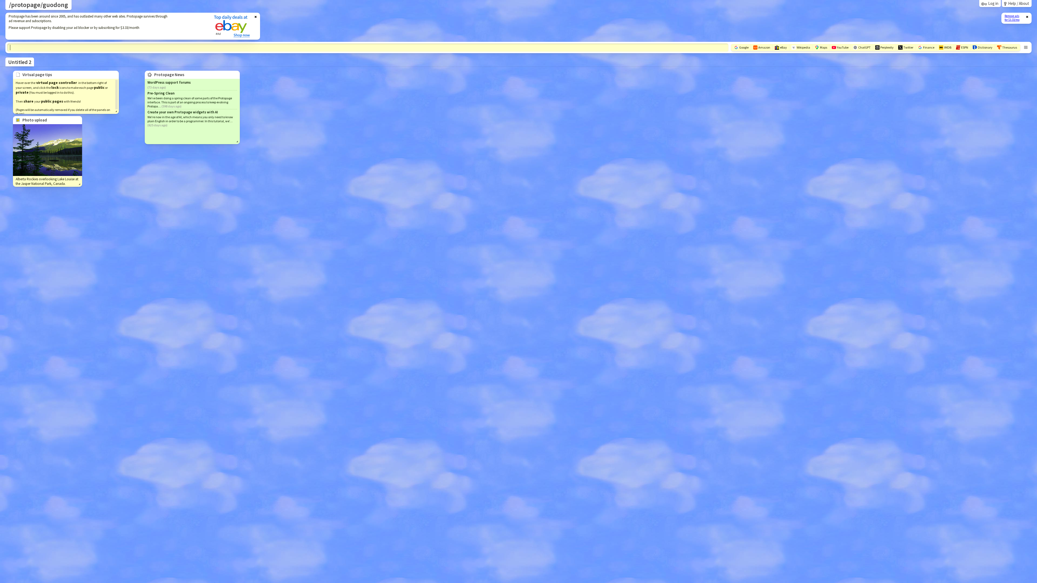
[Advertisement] (106, 26)
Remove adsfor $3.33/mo (1012, 18)
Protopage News (169, 74)
